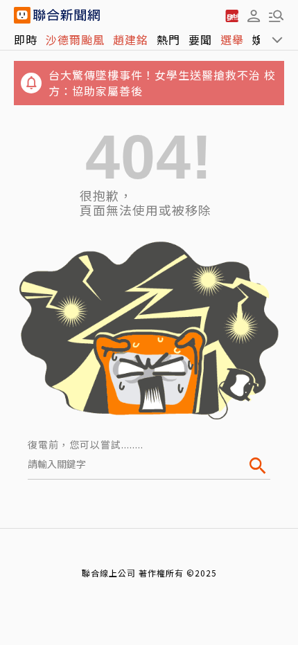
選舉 (232, 39)
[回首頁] (66, 15)
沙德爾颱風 (75, 39)
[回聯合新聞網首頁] (22, 15)
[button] (253, 15)
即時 (25, 39)
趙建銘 (130, 39)
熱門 (168, 39)
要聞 (200, 39)
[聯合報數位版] (231, 15)
